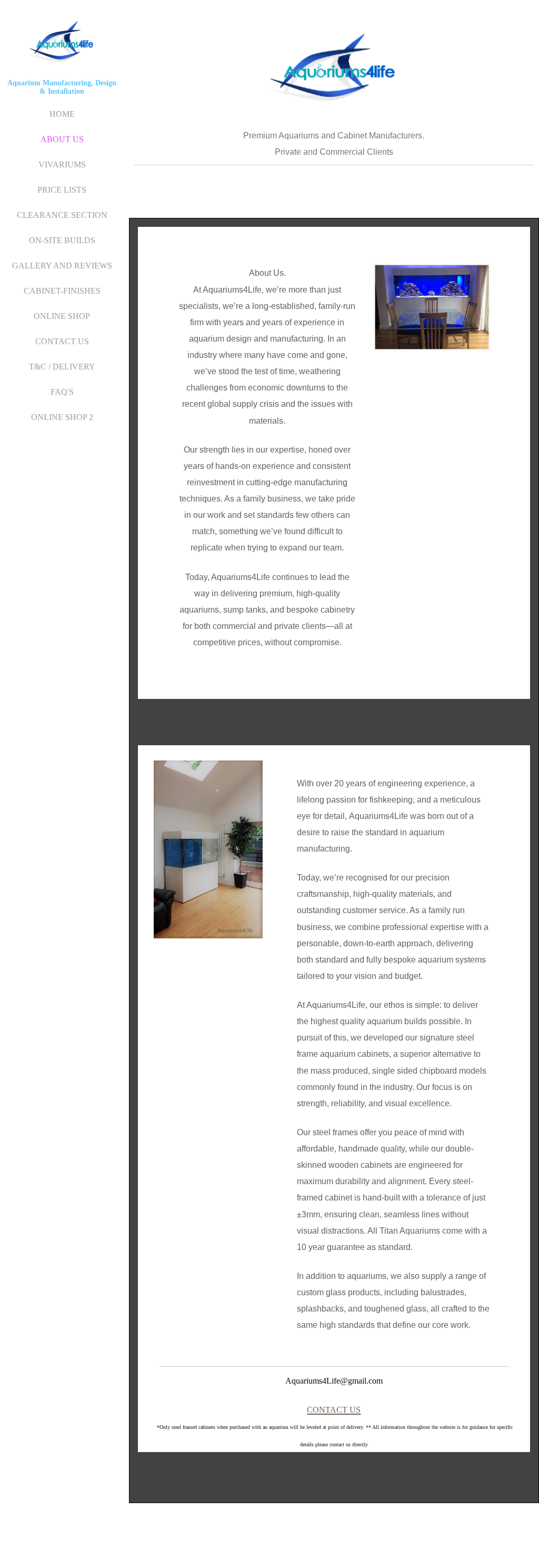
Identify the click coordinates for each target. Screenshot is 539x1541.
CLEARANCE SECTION (62, 215)
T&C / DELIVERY (62, 366)
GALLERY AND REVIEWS (62, 265)
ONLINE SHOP (62, 316)
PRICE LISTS (61, 189)
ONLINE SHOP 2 (62, 417)
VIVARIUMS (62, 164)
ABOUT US (62, 139)
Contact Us (62, 341)
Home (62, 113)
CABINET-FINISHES (62, 290)
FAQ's (62, 391)
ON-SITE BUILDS (62, 240)
